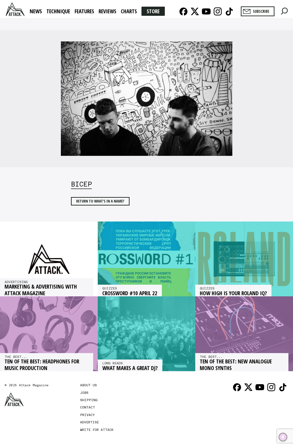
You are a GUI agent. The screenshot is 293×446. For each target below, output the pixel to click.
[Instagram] (217, 11)
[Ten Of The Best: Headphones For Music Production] (49, 333)
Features (84, 11)
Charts (129, 11)
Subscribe (261, 11)
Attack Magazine (16, 9)
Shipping (89, 400)
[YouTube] (206, 11)
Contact (87, 407)
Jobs (84, 393)
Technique (58, 11)
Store (153, 11)
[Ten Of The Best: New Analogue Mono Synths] (244, 333)
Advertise (89, 422)
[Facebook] (183, 11)
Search (284, 10)
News (36, 11)
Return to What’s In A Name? (100, 201)
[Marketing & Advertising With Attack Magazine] (49, 259)
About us (88, 385)
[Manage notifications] (283, 437)
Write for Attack (96, 430)
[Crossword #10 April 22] (146, 259)
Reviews (107, 11)
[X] (194, 11)
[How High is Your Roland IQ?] (244, 259)
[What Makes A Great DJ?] (146, 333)
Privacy (87, 415)
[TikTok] (229, 11)
